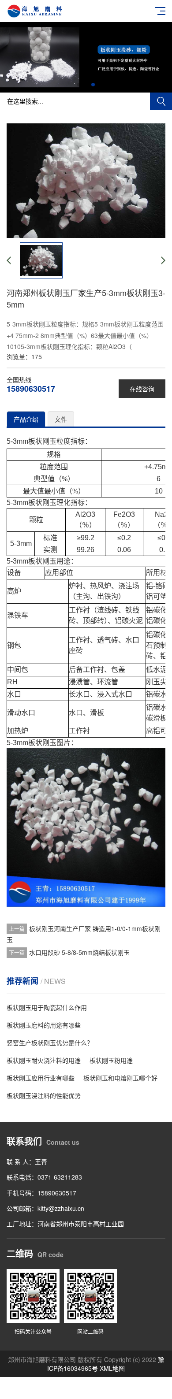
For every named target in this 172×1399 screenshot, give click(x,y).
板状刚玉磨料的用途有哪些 (44, 1024)
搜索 (161, 101)
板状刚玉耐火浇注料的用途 (44, 1060)
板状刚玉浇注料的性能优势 (44, 1095)
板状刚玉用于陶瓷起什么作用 (47, 1007)
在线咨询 (142, 388)
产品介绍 (26, 419)
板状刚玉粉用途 (111, 1060)
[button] (79, 84)
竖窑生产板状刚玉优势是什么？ (50, 1042)
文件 (61, 419)
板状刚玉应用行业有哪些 (41, 1077)
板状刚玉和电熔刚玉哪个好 (120, 1077)
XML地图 (112, 1368)
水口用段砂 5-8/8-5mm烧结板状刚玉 (79, 952)
